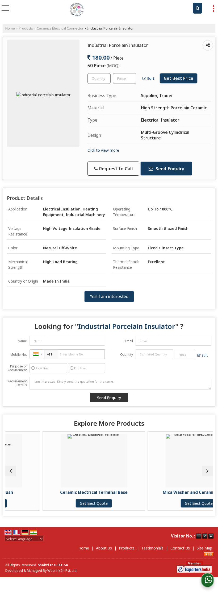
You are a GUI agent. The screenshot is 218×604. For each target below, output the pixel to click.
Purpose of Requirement (17, 368)
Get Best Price (178, 78)
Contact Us (180, 548)
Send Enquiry (169, 169)
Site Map (204, 548)
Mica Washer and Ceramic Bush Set (178, 492)
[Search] (197, 8)
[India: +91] (37, 354)
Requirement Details (17, 383)
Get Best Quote (73, 503)
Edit (150, 78)
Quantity (126, 354)
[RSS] (208, 553)
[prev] (10, 471)
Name (22, 341)
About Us (104, 548)
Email (129, 341)
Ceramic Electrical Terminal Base (73, 492)
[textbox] (124, 78)
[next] (207, 471)
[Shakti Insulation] (76, 9)
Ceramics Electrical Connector (60, 28)
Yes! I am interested (109, 296)
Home (10, 28)
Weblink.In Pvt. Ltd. (62, 570)
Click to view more (103, 150)
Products (26, 28)
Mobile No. (18, 354)
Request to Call (115, 169)
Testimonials (152, 548)
